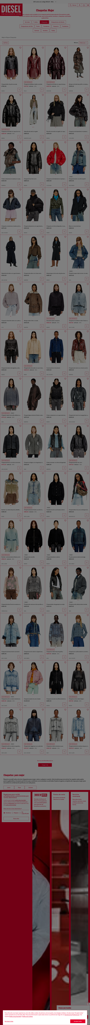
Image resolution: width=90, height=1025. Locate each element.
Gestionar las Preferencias (72, 1014)
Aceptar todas (78, 1021)
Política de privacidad (15, 1016)
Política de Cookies (27, 1016)
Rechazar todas (9, 1021)
